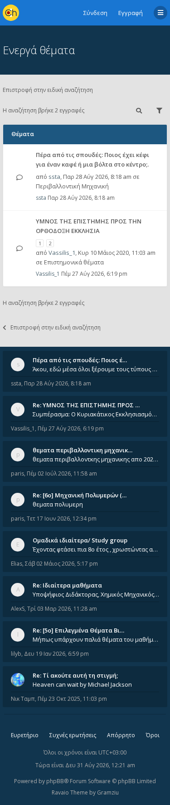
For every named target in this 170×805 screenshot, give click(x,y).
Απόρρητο (121, 735)
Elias (16, 563)
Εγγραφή (130, 13)
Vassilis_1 (62, 252)
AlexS (17, 609)
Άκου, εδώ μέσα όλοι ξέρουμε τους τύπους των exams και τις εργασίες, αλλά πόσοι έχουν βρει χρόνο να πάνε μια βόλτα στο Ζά (96, 369)
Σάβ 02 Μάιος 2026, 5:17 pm (61, 563)
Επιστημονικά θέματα (74, 262)
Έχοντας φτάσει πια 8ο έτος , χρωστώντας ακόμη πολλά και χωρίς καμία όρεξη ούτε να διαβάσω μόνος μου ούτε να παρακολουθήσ (96, 549)
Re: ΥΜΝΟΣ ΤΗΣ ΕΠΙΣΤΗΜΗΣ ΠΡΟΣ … (86, 405)
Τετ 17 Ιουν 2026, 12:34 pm (62, 518)
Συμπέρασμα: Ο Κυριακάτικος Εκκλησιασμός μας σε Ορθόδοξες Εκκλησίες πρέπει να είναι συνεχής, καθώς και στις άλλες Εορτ (96, 414)
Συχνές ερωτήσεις (72, 735)
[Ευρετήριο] (11, 13)
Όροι (153, 735)
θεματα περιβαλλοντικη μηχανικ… (82, 450)
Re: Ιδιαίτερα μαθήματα (67, 585)
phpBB (55, 781)
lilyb (16, 654)
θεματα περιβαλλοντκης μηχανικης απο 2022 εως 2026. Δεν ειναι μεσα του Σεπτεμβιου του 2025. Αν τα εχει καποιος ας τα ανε (96, 459)
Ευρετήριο (25, 735)
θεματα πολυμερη (58, 504)
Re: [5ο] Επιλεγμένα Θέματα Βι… (78, 630)
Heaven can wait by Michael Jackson (82, 684)
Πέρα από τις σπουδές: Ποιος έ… (80, 360)
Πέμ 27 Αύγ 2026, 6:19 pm (71, 428)
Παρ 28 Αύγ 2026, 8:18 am (57, 383)
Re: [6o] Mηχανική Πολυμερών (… (79, 495)
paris (17, 473)
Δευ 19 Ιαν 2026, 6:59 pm (56, 654)
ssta (54, 176)
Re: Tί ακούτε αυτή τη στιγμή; (75, 675)
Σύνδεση (95, 13)
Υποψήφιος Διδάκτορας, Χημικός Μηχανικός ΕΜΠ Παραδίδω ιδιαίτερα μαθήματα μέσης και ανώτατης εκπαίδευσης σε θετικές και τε (96, 594)
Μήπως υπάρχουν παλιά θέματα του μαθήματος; (96, 639)
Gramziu (108, 792)
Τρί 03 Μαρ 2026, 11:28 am (62, 609)
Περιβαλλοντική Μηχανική (72, 186)
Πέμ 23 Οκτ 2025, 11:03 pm (72, 699)
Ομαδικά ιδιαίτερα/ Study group (80, 540)
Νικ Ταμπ (23, 699)
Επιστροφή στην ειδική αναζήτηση (48, 90)
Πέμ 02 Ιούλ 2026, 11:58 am (62, 473)
